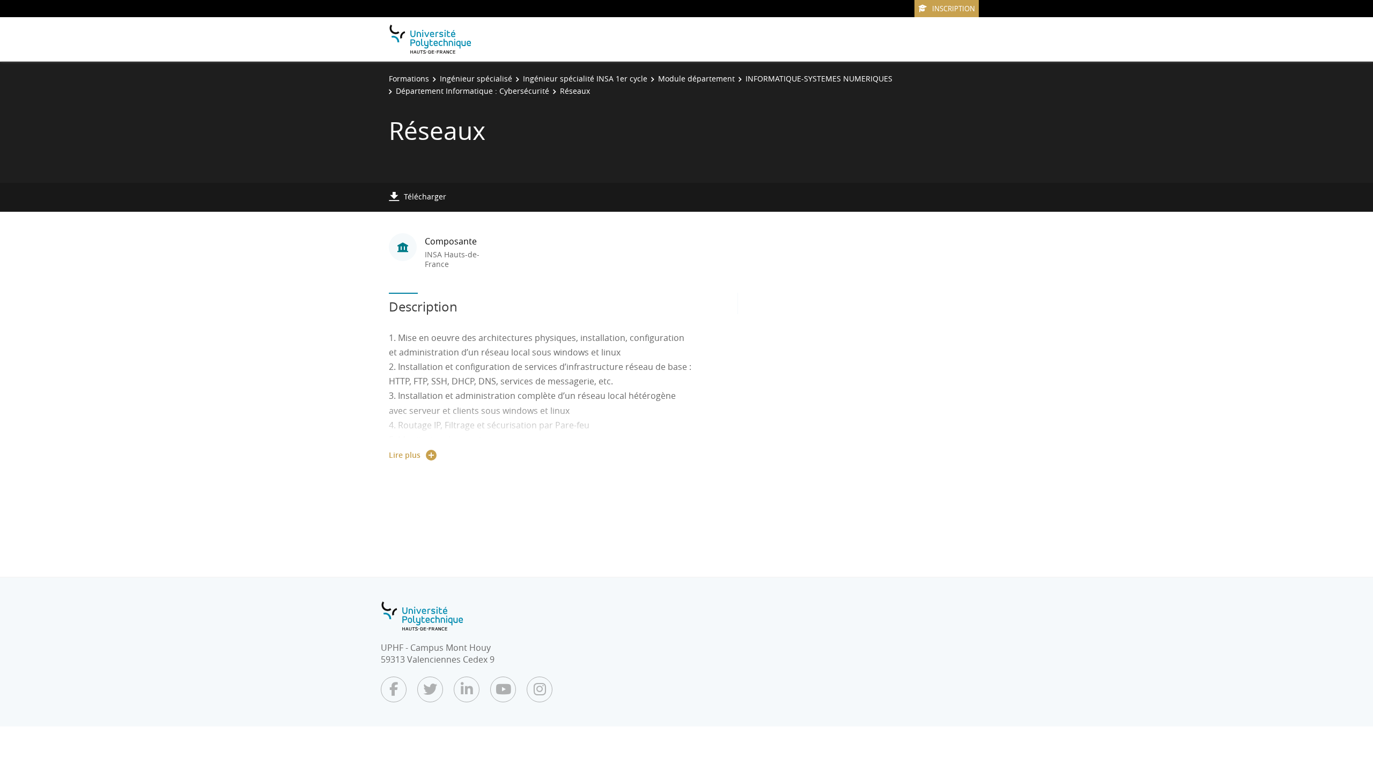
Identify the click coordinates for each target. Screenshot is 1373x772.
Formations (409, 78)
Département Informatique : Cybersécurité (472, 91)
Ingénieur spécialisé (476, 78)
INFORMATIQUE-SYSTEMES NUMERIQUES (818, 78)
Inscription (953, 8)
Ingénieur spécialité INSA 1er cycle (585, 78)
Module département (696, 78)
